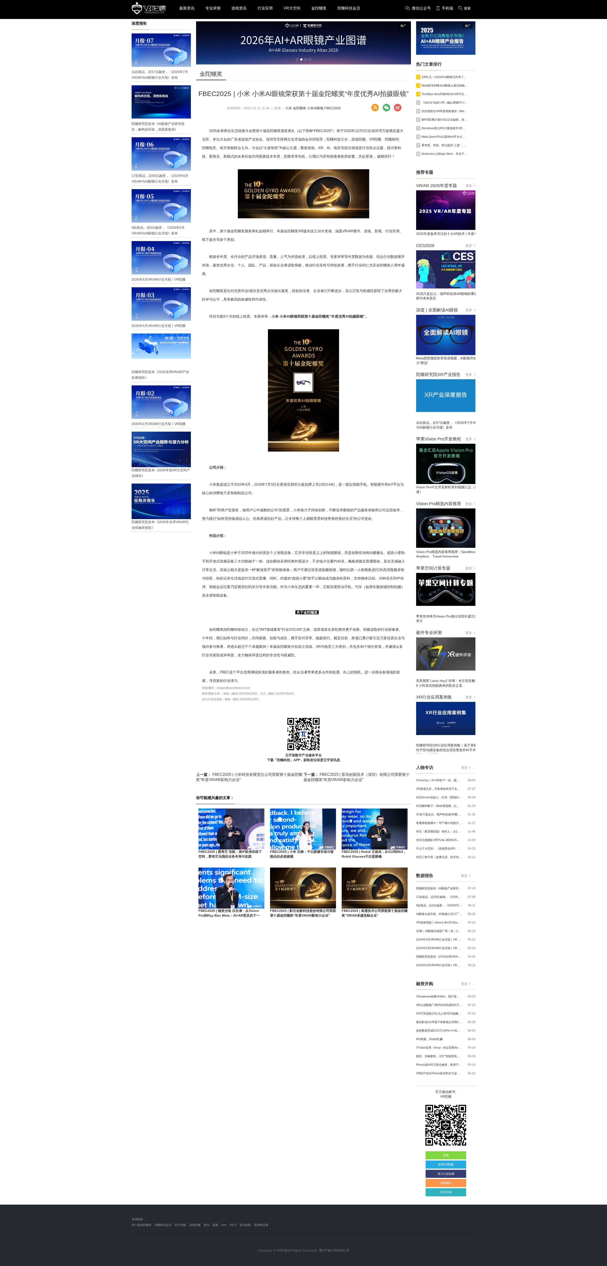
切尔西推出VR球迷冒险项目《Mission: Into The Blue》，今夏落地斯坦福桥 (445, 111)
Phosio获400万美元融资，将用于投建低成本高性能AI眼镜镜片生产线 (439, 1064)
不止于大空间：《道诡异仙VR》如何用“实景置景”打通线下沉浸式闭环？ (439, 848)
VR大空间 (292, 8)
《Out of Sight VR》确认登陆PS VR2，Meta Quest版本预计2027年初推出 (445, 102)
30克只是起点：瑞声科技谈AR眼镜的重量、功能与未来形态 (439, 814)
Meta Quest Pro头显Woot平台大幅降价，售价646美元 (445, 136)
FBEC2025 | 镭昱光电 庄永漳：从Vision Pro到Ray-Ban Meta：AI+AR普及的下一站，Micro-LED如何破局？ (229, 915)
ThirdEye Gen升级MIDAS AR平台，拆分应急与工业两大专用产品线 (445, 94)
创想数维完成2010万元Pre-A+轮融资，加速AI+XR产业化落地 (439, 1030)
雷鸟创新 (245, 1225)
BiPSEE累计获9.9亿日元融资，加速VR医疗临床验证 (445, 119)
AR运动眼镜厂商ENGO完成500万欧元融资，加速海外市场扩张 (439, 1005)
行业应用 (265, 8)
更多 (468, 185)
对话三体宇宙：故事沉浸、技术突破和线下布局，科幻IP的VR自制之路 (439, 857)
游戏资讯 (239, 8)
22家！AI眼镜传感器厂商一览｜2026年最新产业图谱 (439, 931)
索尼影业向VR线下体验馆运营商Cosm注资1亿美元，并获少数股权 (439, 1022)
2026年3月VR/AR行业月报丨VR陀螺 (439, 948)
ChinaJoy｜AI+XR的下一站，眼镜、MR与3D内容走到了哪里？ (439, 780)
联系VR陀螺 (446, 1164)
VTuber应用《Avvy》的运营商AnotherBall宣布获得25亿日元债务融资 (439, 1047)
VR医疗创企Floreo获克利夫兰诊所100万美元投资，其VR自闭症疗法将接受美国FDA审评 (439, 1073)
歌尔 (206, 1225)
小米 (288, 108)
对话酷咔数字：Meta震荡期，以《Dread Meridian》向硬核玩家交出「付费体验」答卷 (439, 806)
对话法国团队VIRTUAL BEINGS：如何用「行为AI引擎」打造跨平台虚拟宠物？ (439, 840)
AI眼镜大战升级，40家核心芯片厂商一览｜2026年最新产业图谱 (439, 914)
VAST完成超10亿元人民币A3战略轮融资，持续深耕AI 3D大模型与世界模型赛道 (439, 1013)
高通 (215, 1225)
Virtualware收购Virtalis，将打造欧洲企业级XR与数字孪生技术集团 (439, 996)
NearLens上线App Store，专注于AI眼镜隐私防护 (445, 153)
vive (223, 1225)
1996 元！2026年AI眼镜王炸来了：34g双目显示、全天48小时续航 (445, 77)
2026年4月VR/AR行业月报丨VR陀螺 (439, 939)
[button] (297, 59)
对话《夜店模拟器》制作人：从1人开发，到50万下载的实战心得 (439, 831)
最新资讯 (186, 8)
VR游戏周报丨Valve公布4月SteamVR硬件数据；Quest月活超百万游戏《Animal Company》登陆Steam (439, 922)
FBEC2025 (332, 108)
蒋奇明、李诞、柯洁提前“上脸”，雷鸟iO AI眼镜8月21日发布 (445, 145)
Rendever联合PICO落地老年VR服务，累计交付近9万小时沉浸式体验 (445, 128)
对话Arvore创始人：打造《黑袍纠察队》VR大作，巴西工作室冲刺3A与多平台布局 (439, 797)
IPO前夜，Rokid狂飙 (429, 1039)
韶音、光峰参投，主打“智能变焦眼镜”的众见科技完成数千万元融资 (439, 1056)
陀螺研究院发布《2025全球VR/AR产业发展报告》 (439, 956)
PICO (233, 1225)
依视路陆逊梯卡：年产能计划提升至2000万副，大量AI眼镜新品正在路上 (439, 823)
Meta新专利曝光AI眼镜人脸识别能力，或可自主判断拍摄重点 (445, 85)
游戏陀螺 (195, 1225)
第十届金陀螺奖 (142, 1225)
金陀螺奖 (318, 8)
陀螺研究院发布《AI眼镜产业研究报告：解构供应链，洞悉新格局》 (439, 888)
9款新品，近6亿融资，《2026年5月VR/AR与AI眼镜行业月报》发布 (439, 905)
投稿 (446, 1155)
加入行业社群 (446, 1173)
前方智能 (180, 1225)
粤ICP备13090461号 (334, 1250)
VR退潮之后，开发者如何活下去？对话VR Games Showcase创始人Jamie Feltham (439, 789)
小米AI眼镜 (315, 108)
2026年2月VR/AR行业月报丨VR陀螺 (439, 965)
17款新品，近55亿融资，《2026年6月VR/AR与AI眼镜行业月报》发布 (439, 897)
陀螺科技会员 (348, 8)
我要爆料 (446, 1183)
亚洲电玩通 (261, 1225)
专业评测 (213, 8)
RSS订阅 (446, 1192)
